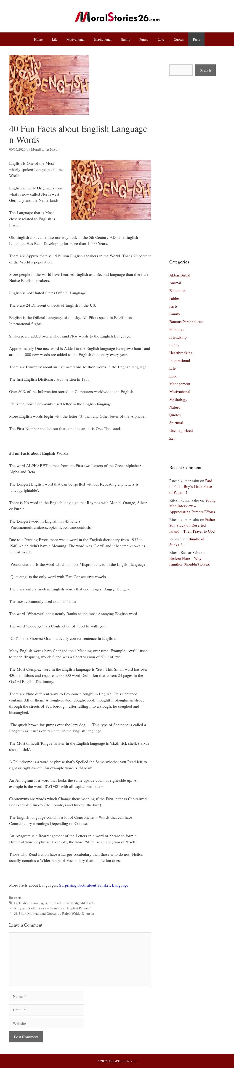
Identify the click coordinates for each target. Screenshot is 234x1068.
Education (177, 290)
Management (179, 383)
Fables (174, 298)
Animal (175, 282)
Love (161, 39)
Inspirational (103, 39)
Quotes (179, 39)
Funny (144, 39)
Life (54, 39)
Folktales (176, 329)
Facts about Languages (30, 903)
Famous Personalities (186, 321)
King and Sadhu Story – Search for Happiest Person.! (52, 908)
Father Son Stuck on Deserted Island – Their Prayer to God (192, 525)
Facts (196, 39)
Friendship (178, 337)
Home (38, 39)
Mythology (178, 399)
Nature (174, 407)
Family (125, 39)
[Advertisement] (192, 167)
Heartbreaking (181, 352)
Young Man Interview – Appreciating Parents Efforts (192, 505)
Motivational (75, 39)
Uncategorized (181, 430)
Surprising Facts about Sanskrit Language (93, 885)
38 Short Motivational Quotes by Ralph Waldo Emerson (54, 913)
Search (205, 70)
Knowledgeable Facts (79, 903)
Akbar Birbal (179, 275)
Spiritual (176, 422)
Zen (172, 438)
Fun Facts (56, 903)
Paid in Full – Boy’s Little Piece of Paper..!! (190, 486)
